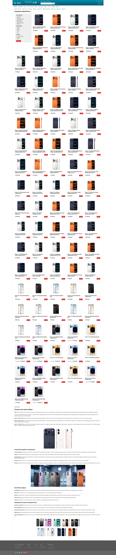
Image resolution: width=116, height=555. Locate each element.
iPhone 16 (63, 9)
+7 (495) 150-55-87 (51, 546)
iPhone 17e (40, 9)
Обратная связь (50, 544)
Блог (41, 544)
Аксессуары (41, 6)
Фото (35, 544)
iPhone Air (30, 9)
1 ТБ (18, 31)
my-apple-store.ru (21, 544)
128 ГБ (18, 27)
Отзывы (45, 1)
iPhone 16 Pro (53, 9)
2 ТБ (18, 32)
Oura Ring (53, 6)
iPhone (15, 6)
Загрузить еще (17, 406)
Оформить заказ (30, 547)
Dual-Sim (18, 37)
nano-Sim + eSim (20, 36)
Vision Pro (31, 6)
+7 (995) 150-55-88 (51, 547)
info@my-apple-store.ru (51, 548)
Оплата (42, 1)
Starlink (57, 6)
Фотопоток (36, 546)
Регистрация (100, 1)
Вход (96, 1)
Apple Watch (20, 6)
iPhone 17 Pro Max (17, 9)
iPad (27, 6)
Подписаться (42, 546)
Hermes (45, 6)
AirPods (35, 6)
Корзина (28, 546)
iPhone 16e (59, 9)
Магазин (28, 544)
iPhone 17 (35, 9)
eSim (18, 38)
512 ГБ (18, 30)
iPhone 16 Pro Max (46, 9)
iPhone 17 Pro (24, 9)
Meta (49, 6)
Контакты (48, 1)
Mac (25, 6)
